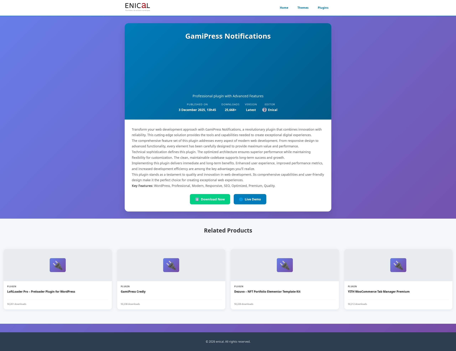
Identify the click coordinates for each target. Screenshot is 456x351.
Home (284, 8)
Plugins (323, 8)
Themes (303, 8)
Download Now (210, 199)
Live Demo (250, 199)
